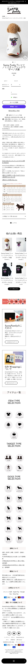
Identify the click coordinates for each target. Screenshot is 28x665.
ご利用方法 (12, 639)
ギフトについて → (11, 383)
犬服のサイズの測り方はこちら (9, 179)
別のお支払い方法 (14, 111)
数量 (3, 88)
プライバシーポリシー (20, 642)
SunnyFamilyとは (20, 637)
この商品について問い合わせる (9, 216)
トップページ (7, 637)
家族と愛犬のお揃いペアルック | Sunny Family (15, 649)
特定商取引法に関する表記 (8, 642)
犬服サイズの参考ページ (17, 621)
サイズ (16, 81)
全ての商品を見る (14, 288)
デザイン (13, 637)
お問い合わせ (18, 579)
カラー (5, 81)
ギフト (7, 639)
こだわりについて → (12, 342)
